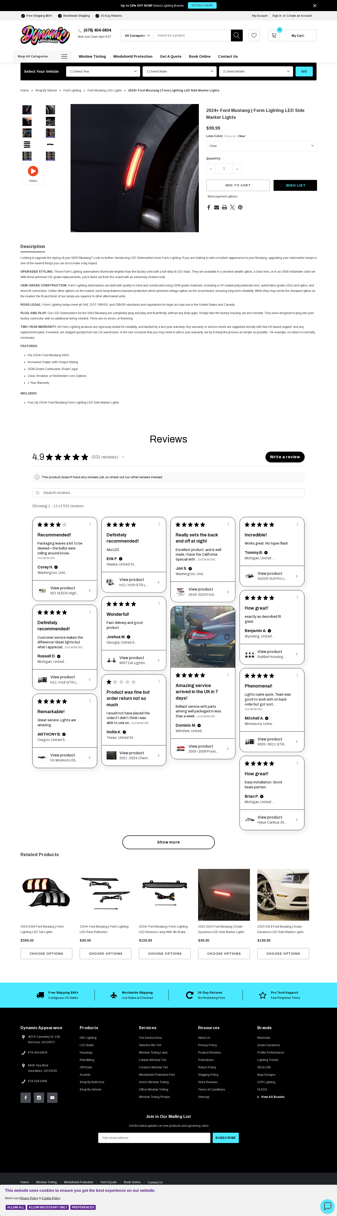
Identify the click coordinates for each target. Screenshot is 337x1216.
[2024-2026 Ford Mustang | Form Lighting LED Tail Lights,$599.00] (46, 895)
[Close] (315, 6)
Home (24, 1182)
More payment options (222, 196)
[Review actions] (90, 524)
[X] (232, 207)
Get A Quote (108, 1182)
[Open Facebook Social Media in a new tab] (25, 1098)
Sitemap (203, 1097)
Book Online (132, 1182)
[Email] (216, 207)
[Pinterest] (240, 207)
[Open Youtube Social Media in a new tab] (52, 1098)
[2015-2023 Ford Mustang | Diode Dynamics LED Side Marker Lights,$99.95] (224, 895)
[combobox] (192, 35)
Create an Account (299, 16)
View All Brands (272, 1097)
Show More (46, 558)
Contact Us (155, 1182)
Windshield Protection (78, 1182)
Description (32, 246)
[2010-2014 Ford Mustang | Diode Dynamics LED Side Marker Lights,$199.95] (283, 895)
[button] (123, 457)
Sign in (277, 16)
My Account (259, 16)
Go (304, 71)
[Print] (224, 207)
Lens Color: (225, 136)
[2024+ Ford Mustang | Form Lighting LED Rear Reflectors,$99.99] (105, 895)
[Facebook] (208, 207)
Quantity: (213, 158)
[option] (57, 995)
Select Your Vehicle (41, 71)
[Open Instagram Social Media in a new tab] (39, 1098)
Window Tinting (46, 1182)
